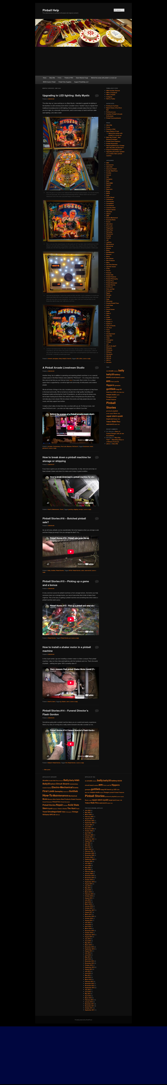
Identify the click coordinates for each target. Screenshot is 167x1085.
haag (117, 389)
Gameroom (109, 234)
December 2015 (89, 930)
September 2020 (90, 859)
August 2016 (88, 920)
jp (60, 701)
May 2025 (87, 812)
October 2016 (89, 918)
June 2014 (88, 955)
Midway (108, 248)
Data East (109, 212)
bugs (107, 195)
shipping (75, 509)
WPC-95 (108, 358)
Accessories (110, 165)
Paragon (109, 397)
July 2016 (88, 922)
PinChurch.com (111, 112)
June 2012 (88, 991)
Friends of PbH (69, 78)
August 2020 (88, 861)
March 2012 (88, 998)
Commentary (56, 446)
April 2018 (88, 902)
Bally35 (64, 358)
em (108, 381)
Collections (109, 199)
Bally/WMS (109, 183)
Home (44, 78)
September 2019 (90, 882)
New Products (110, 260)
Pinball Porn (110, 281)
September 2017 (90, 910)
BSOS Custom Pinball (49, 82)
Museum (69, 446)
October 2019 (89, 879)
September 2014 (90, 949)
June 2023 (88, 827)
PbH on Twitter (110, 99)
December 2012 (89, 983)
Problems (109, 291)
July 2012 (88, 989)
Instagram (109, 97)
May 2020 (87, 867)
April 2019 (88, 890)
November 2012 (89, 985)
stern (67, 701)
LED (77, 358)
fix (118, 381)
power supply (109, 413)
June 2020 (88, 865)
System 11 (109, 321)
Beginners (109, 189)
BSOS (108, 193)
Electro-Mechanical (112, 218)
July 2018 (88, 900)
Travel (61, 509)
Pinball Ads (109, 275)
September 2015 (90, 935)
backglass (55, 358)
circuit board (115, 377)
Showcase (109, 301)
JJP (107, 240)
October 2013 (89, 965)
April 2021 (88, 847)
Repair (108, 293)
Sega (107, 299)
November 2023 (89, 821)
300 (107, 371)
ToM (119, 419)
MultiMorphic (110, 252)
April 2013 (88, 977)
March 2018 (88, 904)
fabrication (109, 224)
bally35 (110, 374)
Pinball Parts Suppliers (65, 82)
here (70, 380)
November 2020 (89, 855)
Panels (108, 270)
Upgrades (109, 336)
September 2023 (90, 823)
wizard (115, 424)
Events (108, 222)
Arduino (116, 371)
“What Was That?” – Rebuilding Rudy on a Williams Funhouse (115, 440)
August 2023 (88, 825)
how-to (108, 392)
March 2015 (88, 945)
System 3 (109, 323)
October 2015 (89, 932)
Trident (108, 421)
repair (109, 416)
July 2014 (88, 953)
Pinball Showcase (111, 283)
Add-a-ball (109, 167)
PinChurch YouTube (112, 106)
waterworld (88, 570)
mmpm (108, 394)
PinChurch (75, 446)
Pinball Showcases (112, 143)
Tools (108, 330)
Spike (108, 311)
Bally (60, 358)
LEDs (80, 358)
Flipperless (109, 228)
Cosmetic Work (110, 207)
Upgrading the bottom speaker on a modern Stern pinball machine (115, 154)
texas (115, 419)
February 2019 (89, 894)
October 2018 (89, 896)
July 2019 (88, 886)
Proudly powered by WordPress (83, 1020)
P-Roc (108, 268)
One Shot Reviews (111, 264)
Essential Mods (110, 220)
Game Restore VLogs (82, 78)
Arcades (50, 446)
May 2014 (87, 957)
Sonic (108, 307)
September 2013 (90, 967)
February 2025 (89, 816)
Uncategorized (110, 334)
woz (119, 424)
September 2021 (90, 839)
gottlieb (110, 389)
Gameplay (109, 232)
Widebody (109, 350)
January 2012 (89, 1002)
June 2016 (88, 924)
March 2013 (88, 979)
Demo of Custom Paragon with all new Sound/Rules (115, 433)
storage (81, 509)
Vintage (108, 342)
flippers (110, 385)
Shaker (64, 701)
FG (66, 763)
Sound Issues (110, 309)
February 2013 (89, 981)
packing (70, 509)
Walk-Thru (116, 421)
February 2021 (89, 851)
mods (114, 394)
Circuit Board (110, 197)
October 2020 (89, 857)
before (108, 187)
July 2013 (88, 971)
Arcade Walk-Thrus (112, 171)
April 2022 (88, 833)
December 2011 (89, 1004)
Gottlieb (53, 570)
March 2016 (88, 928)
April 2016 (88, 926)
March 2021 (88, 849)
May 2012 (87, 994)
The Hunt (109, 328)
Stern (53, 701)
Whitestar (109, 348)
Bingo (108, 191)
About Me (52, 78)
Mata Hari (121, 392)
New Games (109, 258)
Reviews (108, 295)
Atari (107, 177)
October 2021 (89, 837)
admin (108, 444)
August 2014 (88, 951)
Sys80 (108, 317)
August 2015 (88, 937)
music (91, 446)
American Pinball (111, 169)
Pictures (108, 273)
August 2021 (88, 841)
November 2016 (89, 916)
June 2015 (88, 941)
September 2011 (90, 1010)
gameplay (117, 385)
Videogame (109, 340)
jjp (112, 392)
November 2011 (89, 1006)
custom (122, 377)
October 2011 (89, 1008)
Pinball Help (51, 10)
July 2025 (88, 810)
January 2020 (89, 873)
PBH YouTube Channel (113, 90)
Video (108, 338)
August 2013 (88, 969)
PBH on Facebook (111, 92)
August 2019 (88, 884)
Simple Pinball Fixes (112, 303)
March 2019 (88, 892)
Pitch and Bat (110, 289)
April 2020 (88, 869)
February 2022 (89, 835)
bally (121, 370)
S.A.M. (108, 297)
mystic (118, 394)
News (107, 262)
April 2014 (88, 959)
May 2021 (87, 845)
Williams (109, 352)
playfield (115, 411)
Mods (108, 250)
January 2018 (89, 906)
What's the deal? (111, 346)
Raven (115, 413)
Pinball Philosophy (112, 279)
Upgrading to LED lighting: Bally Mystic (66, 95)
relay (119, 413)
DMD (107, 216)
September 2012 (90, 987)
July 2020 (88, 863)
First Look (63, 446)
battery (117, 374)
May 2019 (87, 888)
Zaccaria (108, 362)
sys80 (120, 416)
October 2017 (89, 908)
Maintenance (55, 509)
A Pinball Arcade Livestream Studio (63, 367)
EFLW (70, 570)
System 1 (109, 319)
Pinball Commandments (113, 118)
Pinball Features (111, 277)
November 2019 (89, 877)
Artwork (50, 358)
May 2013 (87, 975)
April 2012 (88, 996)
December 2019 (89, 875)
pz (70, 638)
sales (82, 570)
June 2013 (88, 973)
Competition (110, 203)
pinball (114, 397)
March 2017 (88, 914)
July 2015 (88, 939)
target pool (110, 419)
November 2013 (89, 963)
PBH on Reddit (110, 95)
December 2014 (89, 947)
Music (108, 256)
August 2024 (88, 818)
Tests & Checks (110, 326)
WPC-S (108, 360)
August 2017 (88, 912)
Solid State (109, 305)
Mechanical (109, 246)
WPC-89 (108, 356)
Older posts (46, 769)
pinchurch (45, 448)
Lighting (108, 242)
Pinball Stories (60, 570)
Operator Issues (111, 266)
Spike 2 (108, 313)
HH (121, 389)
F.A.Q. (59, 78)
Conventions (110, 205)
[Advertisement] (83, 61)
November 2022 (89, 829)
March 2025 (88, 814)
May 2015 (87, 943)
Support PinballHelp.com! (81, 82)
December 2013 (89, 961)
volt (107, 344)
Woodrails (109, 354)
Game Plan (109, 230)
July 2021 (88, 843)
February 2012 (89, 1000)
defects (108, 214)
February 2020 (89, 871)
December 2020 (89, 853)
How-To (69, 358)
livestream (86, 446)
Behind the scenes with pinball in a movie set (103, 78)
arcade (110, 371)
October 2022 (89, 831)
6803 (107, 163)
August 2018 (88, 898)
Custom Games (110, 209)
